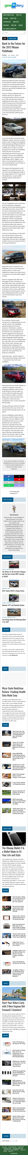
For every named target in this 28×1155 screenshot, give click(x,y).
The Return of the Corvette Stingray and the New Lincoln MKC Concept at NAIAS (14, 574)
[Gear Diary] (14, 6)
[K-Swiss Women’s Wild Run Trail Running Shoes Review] (6, 786)
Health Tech (13, 18)
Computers (16, 22)
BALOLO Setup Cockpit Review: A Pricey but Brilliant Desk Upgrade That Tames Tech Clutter (19, 801)
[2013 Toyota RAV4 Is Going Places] (14, 586)
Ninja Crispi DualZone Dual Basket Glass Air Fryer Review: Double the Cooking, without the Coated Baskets (19, 926)
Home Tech (18, 15)
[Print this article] (19, 482)
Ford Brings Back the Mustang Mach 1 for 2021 (14, 620)
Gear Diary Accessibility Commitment (11, 1149)
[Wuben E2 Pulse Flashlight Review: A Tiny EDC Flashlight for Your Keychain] (6, 777)
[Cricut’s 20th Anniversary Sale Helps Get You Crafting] (6, 965)
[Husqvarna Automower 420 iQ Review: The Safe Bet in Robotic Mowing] (6, 794)
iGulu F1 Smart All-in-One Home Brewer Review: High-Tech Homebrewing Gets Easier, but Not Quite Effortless (19, 734)
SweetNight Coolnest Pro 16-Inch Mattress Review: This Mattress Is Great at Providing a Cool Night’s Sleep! (19, 954)
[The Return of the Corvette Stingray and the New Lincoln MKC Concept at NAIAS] (14, 567)
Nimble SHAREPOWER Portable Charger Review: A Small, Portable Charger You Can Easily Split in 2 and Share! (19, 757)
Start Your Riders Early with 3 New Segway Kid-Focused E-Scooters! (13, 1006)
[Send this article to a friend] (9, 482)
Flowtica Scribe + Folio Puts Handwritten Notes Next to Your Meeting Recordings (19, 917)
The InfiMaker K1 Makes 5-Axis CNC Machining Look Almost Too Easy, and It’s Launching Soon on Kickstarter (19, 973)
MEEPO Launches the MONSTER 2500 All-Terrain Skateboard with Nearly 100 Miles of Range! (19, 1083)
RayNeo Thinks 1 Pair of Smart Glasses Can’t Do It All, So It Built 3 (18, 943)
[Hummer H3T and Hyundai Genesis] (14, 601)
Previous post (15, 491)
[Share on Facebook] (9, 476)
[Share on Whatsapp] (9, 485)
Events (4, 569)
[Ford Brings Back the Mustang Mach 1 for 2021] (14, 615)
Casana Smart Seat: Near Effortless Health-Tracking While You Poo (19, 1091)
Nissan (13, 55)
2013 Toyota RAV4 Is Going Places (13, 590)
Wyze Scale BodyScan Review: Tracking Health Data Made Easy (13, 691)
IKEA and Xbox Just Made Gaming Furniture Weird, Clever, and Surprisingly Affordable (18, 909)
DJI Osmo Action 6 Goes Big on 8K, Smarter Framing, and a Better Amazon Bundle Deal (19, 935)
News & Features (7, 828)
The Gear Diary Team (12, 1147)
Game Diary (6, 25)
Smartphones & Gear (8, 15)
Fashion (20, 25)
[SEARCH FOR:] (14, 32)
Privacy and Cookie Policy (18, 1148)
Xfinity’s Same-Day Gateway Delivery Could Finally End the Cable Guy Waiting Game (19, 1109)
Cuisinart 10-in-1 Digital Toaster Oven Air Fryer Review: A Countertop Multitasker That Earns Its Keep (19, 746)
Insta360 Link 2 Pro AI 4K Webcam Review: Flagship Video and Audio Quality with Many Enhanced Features (19, 767)
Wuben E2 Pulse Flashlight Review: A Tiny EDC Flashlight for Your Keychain (19, 775)
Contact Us (10, 1151)
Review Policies (21, 1147)
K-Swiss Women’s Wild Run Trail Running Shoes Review (19, 783)
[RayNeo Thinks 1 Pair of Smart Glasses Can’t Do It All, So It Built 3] (6, 945)
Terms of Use (23, 1149)
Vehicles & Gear (10, 569)
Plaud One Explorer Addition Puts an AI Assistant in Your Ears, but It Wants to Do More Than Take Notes (19, 899)
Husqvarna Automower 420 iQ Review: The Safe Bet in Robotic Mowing (19, 792)
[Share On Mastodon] (19, 485)
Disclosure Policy (7, 1148)
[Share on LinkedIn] (9, 479)
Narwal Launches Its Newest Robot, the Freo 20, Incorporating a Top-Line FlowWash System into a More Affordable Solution (19, 1053)
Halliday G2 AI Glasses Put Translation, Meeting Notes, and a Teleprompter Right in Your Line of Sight (19, 1100)
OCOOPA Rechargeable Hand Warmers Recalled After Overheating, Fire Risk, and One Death (19, 1073)
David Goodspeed (12, 57)
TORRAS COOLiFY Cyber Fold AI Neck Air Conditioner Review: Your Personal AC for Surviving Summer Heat (19, 811)
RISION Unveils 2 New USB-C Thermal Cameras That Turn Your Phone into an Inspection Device (19, 1063)
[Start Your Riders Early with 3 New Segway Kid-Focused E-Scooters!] (14, 999)
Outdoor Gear (7, 22)
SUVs (17, 55)
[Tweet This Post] (19, 476)
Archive (5, 1151)
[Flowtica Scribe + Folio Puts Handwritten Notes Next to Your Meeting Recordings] (6, 919)
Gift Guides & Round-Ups (9, 29)
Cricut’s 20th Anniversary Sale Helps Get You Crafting (19, 962)
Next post (13, 493)
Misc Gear (13, 25)
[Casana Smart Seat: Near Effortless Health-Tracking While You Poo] (6, 1093)
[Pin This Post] (19, 479)
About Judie (4, 1147)
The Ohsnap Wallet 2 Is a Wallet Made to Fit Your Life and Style (13, 851)
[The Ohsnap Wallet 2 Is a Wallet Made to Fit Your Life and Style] (14, 845)
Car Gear (5, 18)
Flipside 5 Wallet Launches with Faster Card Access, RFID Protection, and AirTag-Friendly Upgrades (19, 1118)
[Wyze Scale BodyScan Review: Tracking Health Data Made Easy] (14, 685)
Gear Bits (4, 617)
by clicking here (14, 655)
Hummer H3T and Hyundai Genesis (13, 605)
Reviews (4, 602)
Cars (9, 55)
